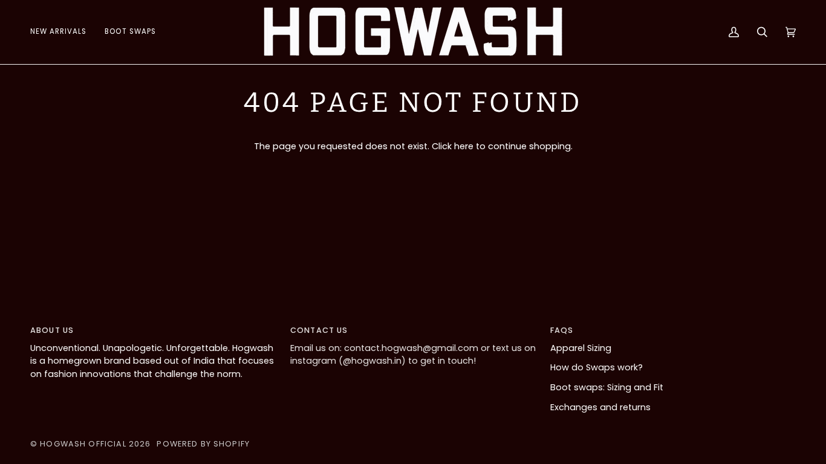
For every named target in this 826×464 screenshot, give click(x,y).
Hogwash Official (83, 444)
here (463, 146)
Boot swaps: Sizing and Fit (606, 387)
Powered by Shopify (203, 444)
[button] (130, 32)
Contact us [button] (319, 330)
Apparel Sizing (580, 348)
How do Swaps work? (596, 367)
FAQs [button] (562, 330)
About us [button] (52, 330)
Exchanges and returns (600, 407)
